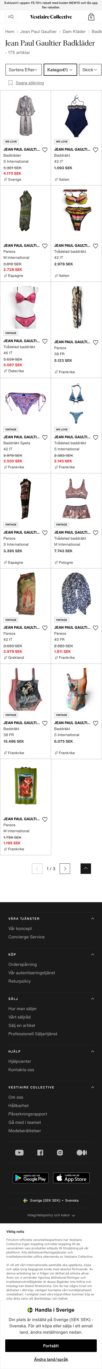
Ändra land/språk (51, 1359)
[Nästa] (65, 868)
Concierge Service (26, 937)
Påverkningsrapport (27, 1114)
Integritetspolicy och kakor (48, 1215)
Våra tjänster (24, 919)
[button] (91, 16)
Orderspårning (22, 964)
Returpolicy (19, 981)
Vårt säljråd (19, 1017)
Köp (12, 954)
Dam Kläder (74, 31)
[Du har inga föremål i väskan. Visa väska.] (91, 16)
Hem (9, 31)
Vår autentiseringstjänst (31, 973)
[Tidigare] (37, 868)
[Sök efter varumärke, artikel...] (10, 17)
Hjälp (14, 1051)
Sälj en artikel (21, 1025)
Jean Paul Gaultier (38, 31)
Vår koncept (20, 928)
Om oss (15, 1097)
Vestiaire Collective (31, 1087)
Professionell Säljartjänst (32, 1034)
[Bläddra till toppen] (86, 868)
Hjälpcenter (19, 1061)
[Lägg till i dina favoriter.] (45, 150)
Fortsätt (51, 1346)
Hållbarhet (18, 1105)
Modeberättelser (24, 1130)
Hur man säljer (22, 1008)
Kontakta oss (21, 1069)
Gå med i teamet (24, 1122)
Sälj (13, 999)
